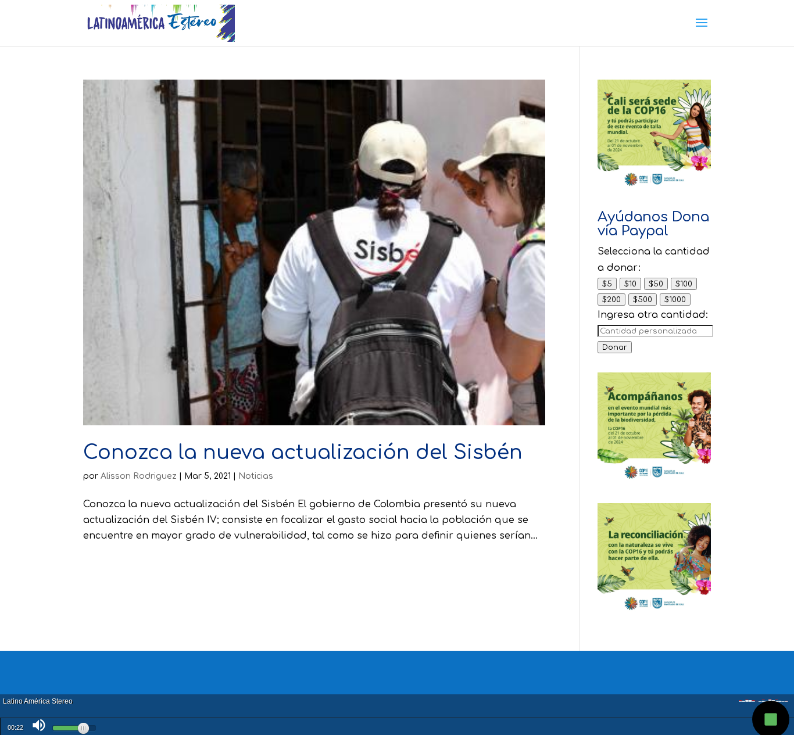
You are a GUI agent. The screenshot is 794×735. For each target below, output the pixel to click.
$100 (683, 283)
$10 (630, 283)
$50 (656, 283)
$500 (642, 299)
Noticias (255, 476)
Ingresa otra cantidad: (653, 315)
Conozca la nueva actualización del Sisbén (303, 453)
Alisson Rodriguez (139, 476)
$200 (611, 299)
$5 (607, 283)
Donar (614, 347)
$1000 (675, 299)
